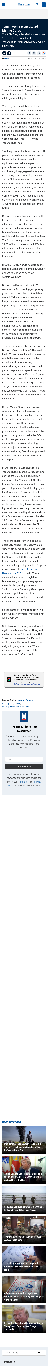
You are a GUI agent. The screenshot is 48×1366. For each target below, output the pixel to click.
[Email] (39, 53)
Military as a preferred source (27, 684)
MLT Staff (7, 58)
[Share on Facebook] (29, 53)
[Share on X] (34, 53)
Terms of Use (23, 781)
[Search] (37, 4)
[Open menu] (3, 4)
